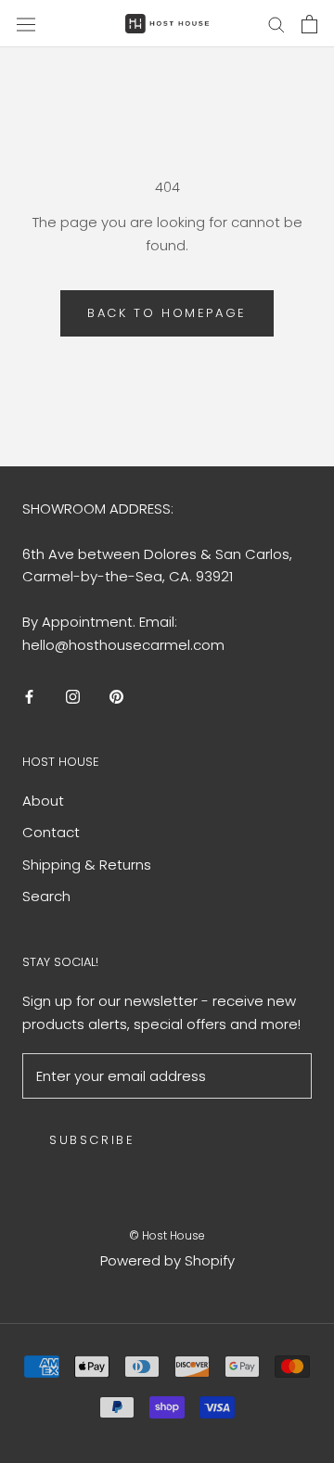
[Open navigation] (26, 23)
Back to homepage (167, 313)
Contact (51, 832)
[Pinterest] (116, 696)
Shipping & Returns (86, 864)
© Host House (167, 1235)
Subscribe (92, 1140)
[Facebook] (29, 696)
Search (46, 896)
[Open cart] (309, 24)
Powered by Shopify (167, 1260)
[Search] (276, 24)
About (43, 800)
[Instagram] (73, 696)
